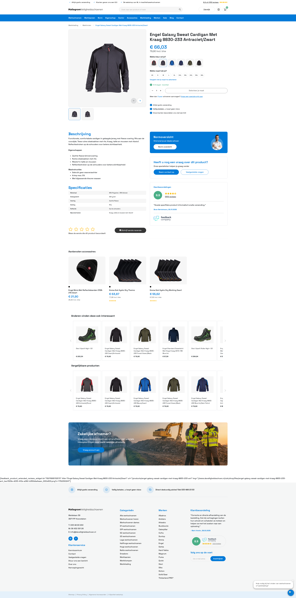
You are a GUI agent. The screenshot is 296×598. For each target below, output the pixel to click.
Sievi (161, 564)
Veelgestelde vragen (77, 557)
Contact (180, 18)
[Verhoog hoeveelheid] (160, 90)
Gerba (161, 547)
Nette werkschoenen (129, 550)
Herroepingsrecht (76, 567)
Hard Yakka (163, 550)
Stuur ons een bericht (78, 561)
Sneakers (124, 553)
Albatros (162, 515)
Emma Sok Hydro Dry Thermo (122, 290)
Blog (172, 18)
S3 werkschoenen (128, 536)
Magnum (162, 553)
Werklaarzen (89, 18)
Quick (161, 560)
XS (152, 75)
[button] (133, 100)
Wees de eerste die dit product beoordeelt (87, 233)
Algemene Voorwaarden (97, 595)
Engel (161, 543)
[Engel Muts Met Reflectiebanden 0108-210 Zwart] (86, 270)
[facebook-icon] (76, 539)
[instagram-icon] (70, 539)
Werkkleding (145, 18)
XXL (180, 75)
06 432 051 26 (77, 528)
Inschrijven (218, 558)
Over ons (72, 564)
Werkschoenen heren (129, 519)
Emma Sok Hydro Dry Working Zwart (166, 290)
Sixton (161, 571)
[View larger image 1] (107, 68)
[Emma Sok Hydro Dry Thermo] (127, 270)
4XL (191, 75)
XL (174, 75)
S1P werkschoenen (128, 529)
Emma (161, 540)
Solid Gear (163, 574)
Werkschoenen (75, 18)
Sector (121, 18)
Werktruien (87, 25)
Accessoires (132, 18)
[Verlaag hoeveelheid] (152, 90)
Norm (100, 18)
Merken (157, 18)
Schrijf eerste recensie (131, 230)
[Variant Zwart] (69, 287)
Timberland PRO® (166, 578)
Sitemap (71, 595)
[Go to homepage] (85, 9)
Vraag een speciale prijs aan (192, 96)
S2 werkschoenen (128, 533)
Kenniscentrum (75, 550)
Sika (160, 567)
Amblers (162, 519)
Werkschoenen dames (129, 522)
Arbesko (162, 522)
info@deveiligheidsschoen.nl (83, 532)
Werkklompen (126, 560)
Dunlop (162, 536)
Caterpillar (163, 529)
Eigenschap (110, 18)
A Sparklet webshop (115, 595)
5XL (196, 75)
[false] (218, 9)
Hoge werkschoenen (129, 547)
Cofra (161, 533)
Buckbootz (163, 526)
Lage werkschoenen (129, 540)
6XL (202, 75)
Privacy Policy (82, 595)
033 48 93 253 (76, 525)
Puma (161, 557)
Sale (165, 18)
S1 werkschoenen (127, 526)
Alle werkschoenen (128, 515)
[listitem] (87, 341)
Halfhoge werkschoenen (130, 543)
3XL (185, 75)
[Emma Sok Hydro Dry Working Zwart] (168, 270)
